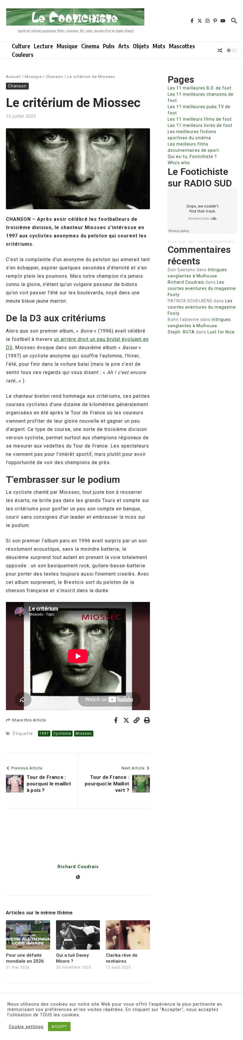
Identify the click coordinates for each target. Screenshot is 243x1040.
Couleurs (22, 54)
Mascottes (182, 45)
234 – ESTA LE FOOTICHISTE (213, 241)
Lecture (43, 45)
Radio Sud (176, 241)
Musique (67, 45)
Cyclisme (62, 733)
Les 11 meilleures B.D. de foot (199, 88)
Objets (141, 45)
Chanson (54, 76)
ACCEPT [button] (59, 1026)
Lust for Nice (221, 332)
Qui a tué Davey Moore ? (72, 958)
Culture (21, 45)
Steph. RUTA (181, 332)
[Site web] (78, 877)
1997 (44, 733)
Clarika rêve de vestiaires (122, 958)
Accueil (13, 76)
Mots (159, 45)
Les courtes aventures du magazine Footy (202, 288)
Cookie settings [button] (26, 1026)
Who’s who (179, 162)
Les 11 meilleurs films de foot (200, 119)
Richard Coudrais (78, 866)
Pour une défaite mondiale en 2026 (25, 958)
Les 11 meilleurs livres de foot (200, 125)
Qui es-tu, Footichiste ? (192, 156)
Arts (123, 45)
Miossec (84, 733)
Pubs (109, 45)
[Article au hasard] (220, 50)
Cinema (90, 45)
